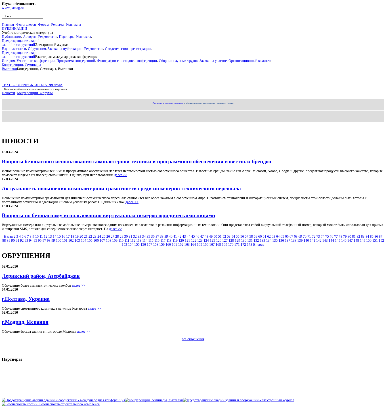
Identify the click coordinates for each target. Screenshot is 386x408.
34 (144, 236)
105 (89, 240)
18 (72, 236)
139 (300, 240)
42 (179, 236)
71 (309, 236)
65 (282, 236)
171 (237, 244)
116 (156, 240)
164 (193, 244)
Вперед (258, 244)
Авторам (29, 36)
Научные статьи (14, 49)
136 (281, 240)
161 (174, 244)
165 (199, 244)
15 (59, 236)
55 (237, 236)
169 (224, 244)
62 (269, 236)
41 (175, 236)
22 (90, 236)
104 (83, 240)
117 (163, 240)
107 (102, 240)
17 (68, 236)
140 (306, 240)
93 (26, 240)
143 (325, 240)
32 (135, 236)
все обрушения (193, 339)
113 (138, 240)
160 (168, 244)
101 (64, 240)
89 (8, 240)
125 (212, 240)
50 (215, 236)
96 (40, 240)
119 (175, 240)
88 (4, 240)
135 (275, 240)
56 (242, 236)
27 (112, 236)
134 (268, 240)
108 (108, 240)
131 (250, 240)
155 (137, 244)
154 (130, 244)
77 (336, 236)
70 (304, 236)
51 (220, 236)
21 (86, 236)
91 (17, 240)
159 (162, 244)
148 (356, 240)
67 (291, 236)
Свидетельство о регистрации (128, 49)
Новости (8, 93)
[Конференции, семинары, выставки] (154, 400)
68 (296, 236)
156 (143, 244)
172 (243, 244)
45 (193, 236)
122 (193, 240)
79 (345, 236)
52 (224, 236)
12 (45, 236)
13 (50, 236)
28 (117, 236)
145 (337, 240)
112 (132, 240)
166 (205, 244)
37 (157, 236)
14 (54, 236)
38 (162, 236)
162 (180, 244)
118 (169, 240)
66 (287, 236)
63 (273, 236)
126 (218, 240)
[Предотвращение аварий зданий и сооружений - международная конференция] (63, 400)
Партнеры (66, 36)
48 (206, 236)
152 (381, 240)
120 (181, 240)
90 (13, 240)
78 (340, 236)
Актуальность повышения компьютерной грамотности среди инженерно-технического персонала (121, 188)
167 (212, 244)
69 (300, 236)
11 (41, 236)
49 (211, 236)
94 (31, 240)
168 (218, 244)
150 (368, 240)
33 (139, 236)
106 (96, 240)
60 (260, 236)
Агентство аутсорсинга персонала (168, 103)
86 (376, 236)
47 (202, 236)
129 (237, 240)
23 (94, 236)
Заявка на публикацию (65, 49)
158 (155, 244)
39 (166, 236)
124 (206, 240)
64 (278, 236)
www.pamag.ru (13, 8)
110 (121, 240)
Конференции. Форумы (35, 93)
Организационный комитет (249, 61)
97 (44, 240)
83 (363, 236)
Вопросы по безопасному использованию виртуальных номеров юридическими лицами (108, 215)
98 (48, 240)
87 (380, 236)
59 (255, 236)
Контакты (73, 24)
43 (184, 236)
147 (350, 240)
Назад (8, 236)
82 (358, 236)
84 (367, 236)
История (8, 61)
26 (108, 236)
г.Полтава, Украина (26, 299)
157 (149, 244)
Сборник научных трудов (178, 61)
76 (331, 236)
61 (264, 236)
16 (63, 236)
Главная (8, 24)
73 (318, 236)
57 (246, 236)
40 (170, 236)
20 (81, 236)
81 (354, 236)
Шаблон (16, 128)
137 (287, 240)
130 (243, 240)
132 (256, 240)
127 (225, 240)
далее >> (120, 175)
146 (343, 240)
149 (362, 240)
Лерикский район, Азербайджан (41, 276)
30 (126, 236)
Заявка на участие (213, 61)
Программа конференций (76, 61)
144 (331, 240)
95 (35, 240)
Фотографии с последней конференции (127, 61)
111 (126, 240)
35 (148, 236)
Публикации (11, 36)
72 (313, 236)
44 (188, 236)
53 (229, 236)
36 (153, 236)
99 (53, 240)
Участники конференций (36, 61)
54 (233, 236)
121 (187, 240)
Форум (43, 24)
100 (58, 240)
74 (322, 236)
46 (197, 236)
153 (124, 244)
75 (327, 236)
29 (121, 236)
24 (99, 236)
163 (187, 244)
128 (231, 240)
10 (37, 236)
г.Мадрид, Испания (25, 322)
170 (230, 244)
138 (293, 240)
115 (150, 240)
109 (114, 240)
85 (371, 236)
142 (318, 240)
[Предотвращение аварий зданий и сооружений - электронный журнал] (238, 400)
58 (251, 236)
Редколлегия (47, 36)
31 (130, 236)
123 (200, 240)
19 (77, 236)
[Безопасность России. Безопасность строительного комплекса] (51, 404)
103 (77, 240)
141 (312, 240)
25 (103, 236)
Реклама (57, 24)
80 (349, 236)
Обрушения (37, 49)
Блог (6, 128)
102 (71, 240)
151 (375, 240)
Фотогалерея (26, 24)
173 (249, 244)
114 (144, 240)
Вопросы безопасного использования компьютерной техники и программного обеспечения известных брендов (136, 161)
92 (22, 240)
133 (262, 240)
